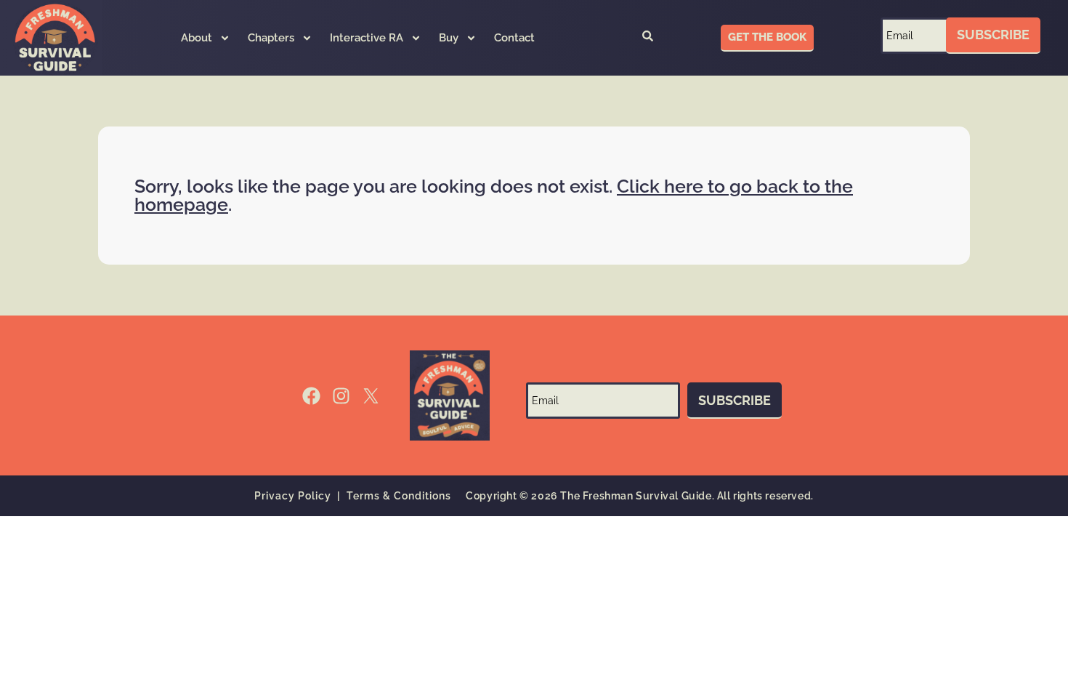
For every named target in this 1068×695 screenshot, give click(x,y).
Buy (448, 37)
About (196, 37)
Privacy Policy (292, 496)
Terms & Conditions (399, 496)
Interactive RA (366, 37)
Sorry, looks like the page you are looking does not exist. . (493, 195)
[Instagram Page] (341, 396)
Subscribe (993, 34)
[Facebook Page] (311, 396)
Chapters (271, 37)
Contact (514, 37)
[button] (647, 37)
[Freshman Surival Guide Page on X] (371, 396)
